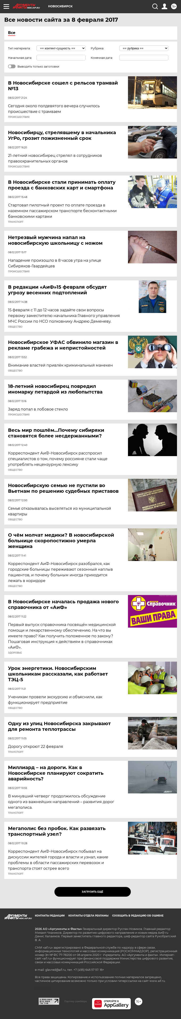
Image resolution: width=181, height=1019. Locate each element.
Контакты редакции (50, 915)
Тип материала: (19, 48)
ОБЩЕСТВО (15, 327)
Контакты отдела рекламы (88, 915)
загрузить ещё (92, 891)
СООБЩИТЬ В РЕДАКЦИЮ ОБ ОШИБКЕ (138, 915)
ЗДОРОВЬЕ (15, 653)
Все (11, 32)
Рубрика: (97, 48)
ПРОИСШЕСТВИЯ (18, 117)
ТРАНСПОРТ (15, 222)
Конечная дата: (102, 58)
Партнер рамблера (75, 1001)
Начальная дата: (20, 58)
